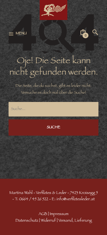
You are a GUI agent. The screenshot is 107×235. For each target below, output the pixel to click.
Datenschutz (26, 221)
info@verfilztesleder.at (75, 199)
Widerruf (48, 221)
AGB (43, 214)
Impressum (59, 214)
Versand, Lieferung (75, 221)
